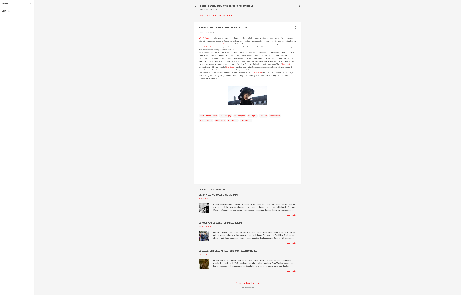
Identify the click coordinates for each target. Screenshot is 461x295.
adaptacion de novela (208, 116)
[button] (294, 27)
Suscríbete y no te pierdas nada (216, 16)
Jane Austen (227, 44)
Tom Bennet (230, 67)
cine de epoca (239, 116)
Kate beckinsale (206, 120)
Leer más (291, 215)
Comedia (263, 116)
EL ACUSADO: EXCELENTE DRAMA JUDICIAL (221, 223)
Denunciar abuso (247, 288)
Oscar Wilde (257, 73)
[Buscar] (299, 6)
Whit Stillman (204, 38)
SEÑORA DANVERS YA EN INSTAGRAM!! (218, 195)
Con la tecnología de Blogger (247, 283)
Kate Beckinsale (206, 47)
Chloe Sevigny (287, 64)
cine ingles (252, 116)
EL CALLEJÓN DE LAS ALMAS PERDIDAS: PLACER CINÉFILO (228, 251)
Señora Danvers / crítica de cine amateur (226, 5)
